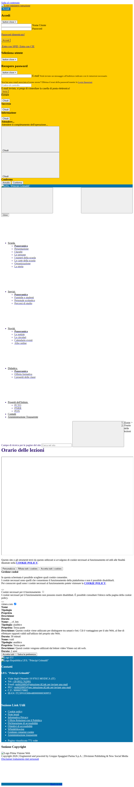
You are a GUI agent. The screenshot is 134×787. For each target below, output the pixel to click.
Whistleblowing (16, 729)
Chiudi (5, 100)
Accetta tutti (51, 568)
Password (37, 28)
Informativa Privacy (18, 717)
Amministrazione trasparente (22, 735)
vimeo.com (7, 604)
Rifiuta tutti (28, 568)
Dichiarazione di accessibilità (23, 723)
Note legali (13, 714)
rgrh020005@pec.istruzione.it (42, 687)
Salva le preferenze (26, 654)
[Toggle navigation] (27, 200)
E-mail (35, 75)
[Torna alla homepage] (67, 185)
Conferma (17, 182)
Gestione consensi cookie (21, 732)
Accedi (6, 9)
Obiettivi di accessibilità (20, 726)
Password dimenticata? (13, 34)
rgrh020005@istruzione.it (41, 684)
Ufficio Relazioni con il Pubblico (25, 720)
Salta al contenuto (10, 2)
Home (127, 422)
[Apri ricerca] (107, 200)
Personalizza (9, 568)
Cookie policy (15, 711)
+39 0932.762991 (21, 681)
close (5, 215)
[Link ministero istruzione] (15, 5)
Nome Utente (39, 25)
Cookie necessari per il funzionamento (21, 592)
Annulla (6, 182)
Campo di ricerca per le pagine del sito (21, 445)
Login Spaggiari (85, 82)
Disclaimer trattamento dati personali (20, 759)
